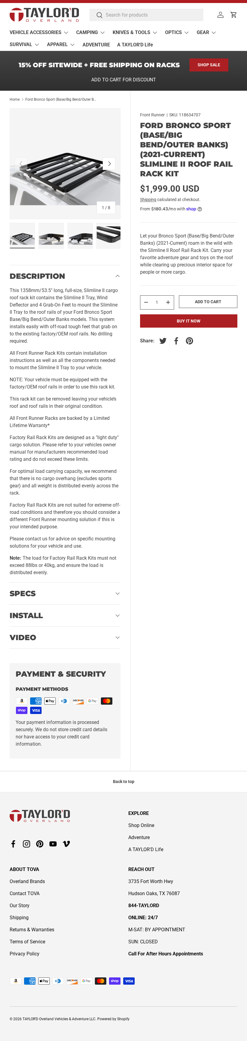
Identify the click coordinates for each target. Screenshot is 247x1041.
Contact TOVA (24, 893)
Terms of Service (27, 942)
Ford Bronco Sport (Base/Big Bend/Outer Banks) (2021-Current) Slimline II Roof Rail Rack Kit (61, 99)
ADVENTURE (96, 45)
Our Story (20, 905)
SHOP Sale (209, 64)
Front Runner (152, 114)
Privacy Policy (24, 954)
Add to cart (208, 301)
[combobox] (146, 15)
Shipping (148, 199)
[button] (233, 14)
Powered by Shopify (113, 1019)
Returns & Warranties (32, 929)
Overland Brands (27, 881)
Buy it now (188, 321)
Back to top (123, 781)
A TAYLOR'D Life (135, 45)
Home (15, 99)
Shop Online (141, 825)
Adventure (139, 837)
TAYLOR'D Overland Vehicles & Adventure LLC (59, 1019)
